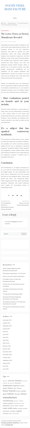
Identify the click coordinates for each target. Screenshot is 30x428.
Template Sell (9, 425)
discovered (18, 383)
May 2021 (5, 337)
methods (5, 403)
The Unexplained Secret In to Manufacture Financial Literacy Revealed (7, 206)
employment (7, 385)
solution (14, 408)
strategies (13, 411)
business (18, 381)
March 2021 (6, 343)
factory (10, 388)
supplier (19, 411)
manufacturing (8, 401)
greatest (23, 391)
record (12, 405)
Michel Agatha (13, 41)
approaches (5, 380)
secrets (21, 405)
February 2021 (7, 346)
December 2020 (7, 352)
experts (5, 388)
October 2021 (6, 323)
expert (23, 385)
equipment (16, 386)
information (17, 394)
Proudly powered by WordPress (10, 423)
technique (6, 413)
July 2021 (5, 331)
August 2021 (6, 329)
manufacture (10, 397)
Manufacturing (5, 30)
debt (9, 383)
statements (6, 411)
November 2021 (7, 320)
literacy (24, 394)
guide (4, 394)
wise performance (15, 413)
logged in (14, 221)
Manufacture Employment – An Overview (14, 273)
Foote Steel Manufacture (15, 7)
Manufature (16, 401)
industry (10, 394)
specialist (25, 408)
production (6, 405)
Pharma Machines (16, 403)
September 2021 (7, 326)
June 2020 (5, 369)
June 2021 (5, 334)
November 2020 (7, 354)
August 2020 (6, 363)
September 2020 (7, 360)
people (10, 403)
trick (10, 413)
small (10, 408)
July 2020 (5, 366)
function (18, 391)
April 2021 (6, 340)
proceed (22, 403)
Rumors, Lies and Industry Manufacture (23, 204)
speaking (20, 408)
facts (15, 388)
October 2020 (6, 357)
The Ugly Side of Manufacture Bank (12, 294)
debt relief (12, 383)
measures (21, 401)
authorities (11, 381)
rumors (16, 405)
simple (5, 408)
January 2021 (6, 349)
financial (12, 391)
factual (19, 388)
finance (5, 391)
